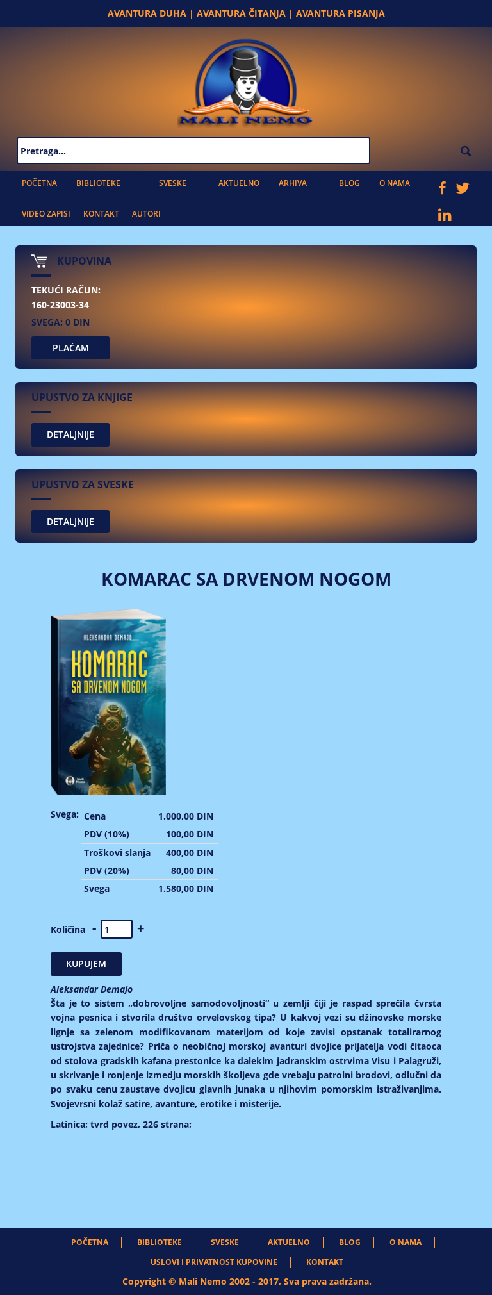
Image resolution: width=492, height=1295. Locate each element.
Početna (39, 182)
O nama (394, 182)
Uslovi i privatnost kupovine (214, 1262)
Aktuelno (238, 182)
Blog (349, 182)
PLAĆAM (71, 348)
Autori (146, 213)
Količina (68, 929)
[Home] (246, 80)
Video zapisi (46, 213)
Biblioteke (98, 182)
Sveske (172, 182)
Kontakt (101, 213)
